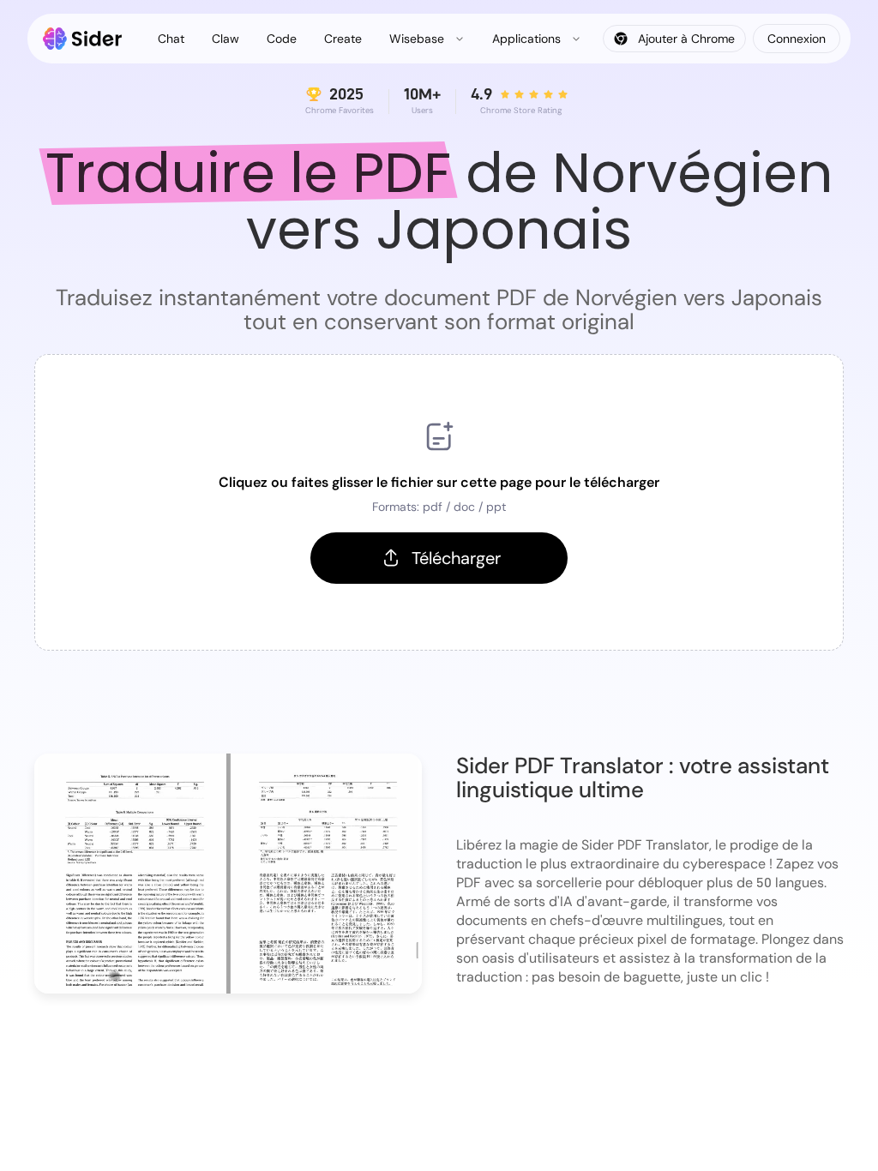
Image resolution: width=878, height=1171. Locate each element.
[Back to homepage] (82, 38)
